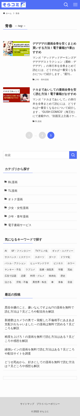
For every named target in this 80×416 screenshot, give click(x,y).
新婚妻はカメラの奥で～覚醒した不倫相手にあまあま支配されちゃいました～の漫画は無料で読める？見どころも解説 (40, 324)
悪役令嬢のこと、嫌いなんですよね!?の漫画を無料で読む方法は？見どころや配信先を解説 (39, 309)
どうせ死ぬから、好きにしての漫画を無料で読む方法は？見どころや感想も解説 (40, 364)
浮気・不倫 (22, 281)
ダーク (52, 256)
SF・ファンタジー (21, 250)
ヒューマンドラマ (39, 263)
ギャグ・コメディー (62, 250)
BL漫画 (12, 182)
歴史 (63, 275)
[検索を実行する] (73, 155)
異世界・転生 (40, 281)
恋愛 (23, 275)
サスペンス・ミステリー (17, 256)
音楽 (70, 281)
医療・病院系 (47, 269)
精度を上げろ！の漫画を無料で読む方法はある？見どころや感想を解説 (40, 338)
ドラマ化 (65, 256)
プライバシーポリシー (48, 403)
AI (6, 250)
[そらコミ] (14, 4)
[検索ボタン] (66, 4)
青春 (60, 281)
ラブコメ (30, 269)
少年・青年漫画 (18, 216)
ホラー (71, 263)
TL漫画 (12, 190)
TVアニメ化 (41, 250)
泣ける (8, 281)
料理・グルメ (37, 275)
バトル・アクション (15, 263)
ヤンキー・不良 (13, 269)
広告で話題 (10, 275)
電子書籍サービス (19, 225)
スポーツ (39, 256)
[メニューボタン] (75, 4)
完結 (70, 269)
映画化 (52, 275)
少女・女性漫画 (18, 208)
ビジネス (58, 263)
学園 (60, 269)
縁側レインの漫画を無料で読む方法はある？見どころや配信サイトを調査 (40, 351)
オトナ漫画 (15, 199)
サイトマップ (27, 403)
